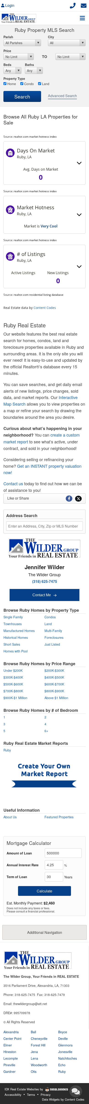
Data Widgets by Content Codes (63, 1099)
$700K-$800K (13, 691)
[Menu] (82, 18)
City (51, 37)
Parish (8, 37)
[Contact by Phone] (73, 5)
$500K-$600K (13, 684)
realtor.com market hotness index (35, 137)
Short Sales (11, 644)
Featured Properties (58, 817)
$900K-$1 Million (15, 697)
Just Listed (52, 644)
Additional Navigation (44, 932)
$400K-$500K (54, 677)
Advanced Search (62, 95)
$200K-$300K (54, 670)
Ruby (7, 750)
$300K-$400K (13, 677)
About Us (10, 817)
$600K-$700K (54, 684)
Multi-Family (53, 630)
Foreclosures (53, 637)
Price (7, 50)
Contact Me (42, 595)
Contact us (13, 483)
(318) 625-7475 (44, 581)
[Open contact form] (83, 5)
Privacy (46, 1094)
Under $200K (13, 670)
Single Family (13, 617)
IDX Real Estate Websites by (24, 1089)
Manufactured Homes (19, 630)
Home (11, 83)
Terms (31, 1094)
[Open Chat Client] (75, 1091)
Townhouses (12, 623)
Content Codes (45, 308)
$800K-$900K (54, 691)
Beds (7, 64)
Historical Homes (15, 637)
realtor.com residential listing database (38, 295)
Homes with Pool (15, 651)
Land (45, 83)
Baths (29, 64)
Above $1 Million (56, 697)
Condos (50, 617)
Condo (28, 83)
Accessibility (13, 1094)
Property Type (14, 78)
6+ (46, 730)
